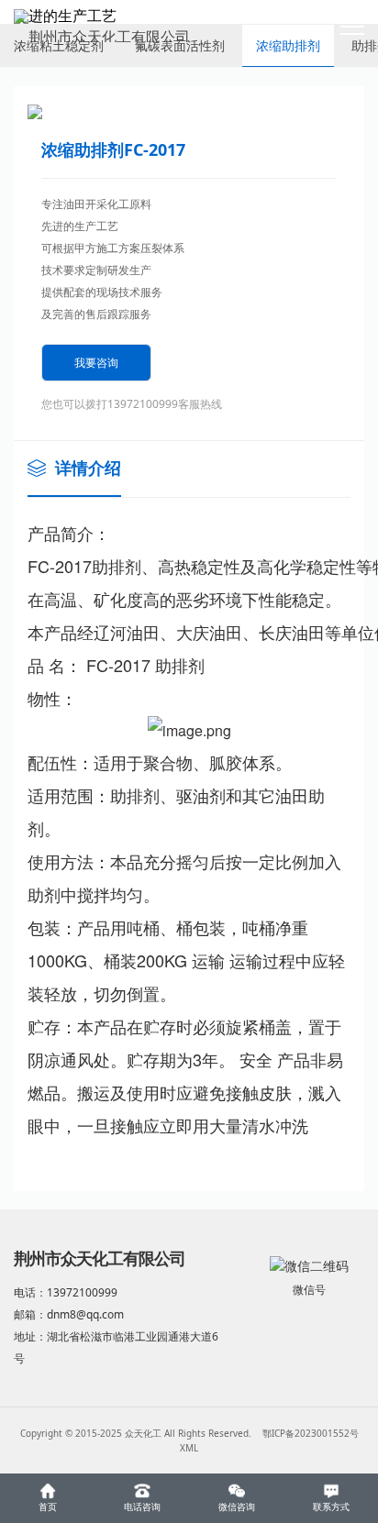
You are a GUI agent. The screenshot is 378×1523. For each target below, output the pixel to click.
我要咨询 (96, 362)
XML (189, 1447)
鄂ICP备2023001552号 (310, 1433)
